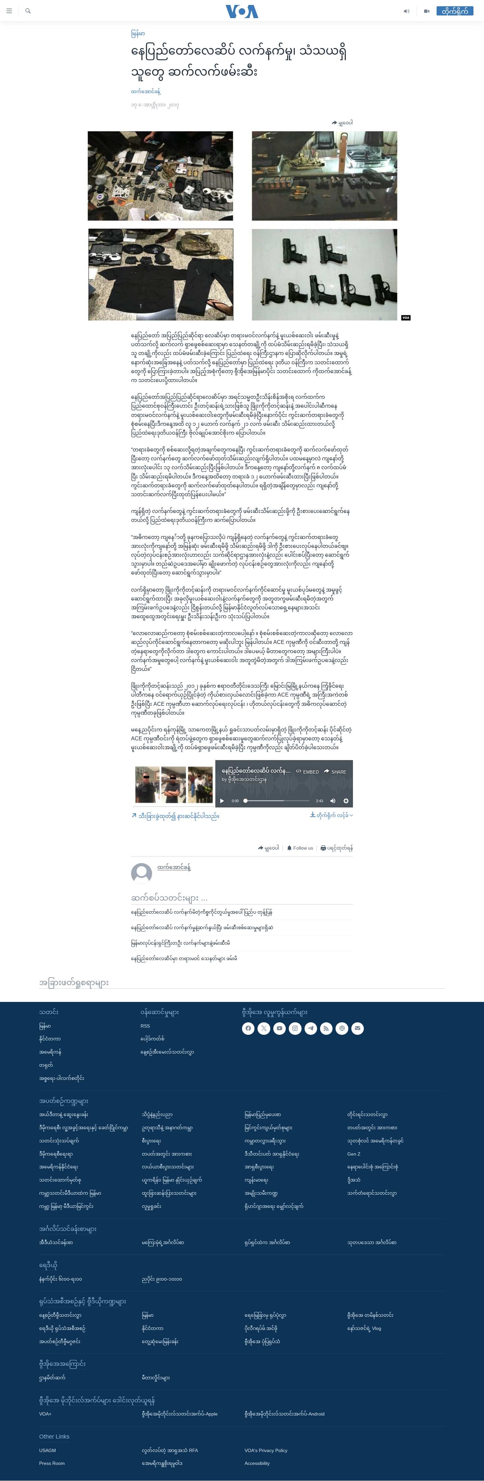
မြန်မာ (138, 33)
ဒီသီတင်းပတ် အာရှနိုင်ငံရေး (272, 1154)
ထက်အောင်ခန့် (145, 91)
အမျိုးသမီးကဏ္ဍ (261, 1193)
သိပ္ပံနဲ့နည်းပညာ (157, 1114)
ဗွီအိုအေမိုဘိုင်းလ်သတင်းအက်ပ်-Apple (180, 1414)
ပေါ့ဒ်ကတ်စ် (152, 1039)
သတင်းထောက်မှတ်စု (60, 1180)
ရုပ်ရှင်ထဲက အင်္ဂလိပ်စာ (267, 1242)
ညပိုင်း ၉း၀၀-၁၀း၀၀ (162, 1279)
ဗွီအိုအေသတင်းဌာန (247, 779)
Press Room (52, 1463)
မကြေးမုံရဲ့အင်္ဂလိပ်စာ (163, 1242)
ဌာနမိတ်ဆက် (52, 1377)
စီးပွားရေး (151, 1140)
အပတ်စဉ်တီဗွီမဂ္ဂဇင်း (59, 1341)
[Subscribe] (357, 1028)
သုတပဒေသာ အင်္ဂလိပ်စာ (371, 1242)
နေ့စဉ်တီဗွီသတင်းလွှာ (60, 1315)
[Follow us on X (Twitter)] (263, 1028)
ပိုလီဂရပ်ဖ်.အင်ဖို (261, 1328)
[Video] (427, 11)
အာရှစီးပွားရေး (259, 1167)
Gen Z (354, 1154)
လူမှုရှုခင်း (151, 1206)
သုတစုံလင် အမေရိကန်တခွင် (375, 1140)
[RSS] (326, 1028)
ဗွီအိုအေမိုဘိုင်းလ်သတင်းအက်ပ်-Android (285, 1414)
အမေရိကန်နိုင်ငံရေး (58, 1167)
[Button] (342, 123)
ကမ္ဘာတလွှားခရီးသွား (265, 1140)
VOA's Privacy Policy (266, 1450)
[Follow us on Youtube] (279, 1028)
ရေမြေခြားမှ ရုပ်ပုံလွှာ (265, 1315)
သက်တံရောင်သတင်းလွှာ (372, 1193)
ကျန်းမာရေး (256, 1180)
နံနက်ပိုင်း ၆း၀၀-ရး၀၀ (60, 1279)
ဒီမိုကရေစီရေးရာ (56, 1154)
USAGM (47, 1450)
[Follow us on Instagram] (295, 1028)
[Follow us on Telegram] (311, 1028)
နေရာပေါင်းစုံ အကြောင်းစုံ (372, 1167)
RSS (145, 1026)
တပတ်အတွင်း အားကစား (167, 1154)
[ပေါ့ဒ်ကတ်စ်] (342, 1028)
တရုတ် (46, 1065)
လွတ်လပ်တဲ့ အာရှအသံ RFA (170, 1450)
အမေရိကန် (50, 1052)
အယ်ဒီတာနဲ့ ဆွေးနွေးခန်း (63, 1114)
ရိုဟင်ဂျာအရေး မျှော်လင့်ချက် (274, 1206)
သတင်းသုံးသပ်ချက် (59, 1140)
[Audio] (407, 11)
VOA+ (45, 1414)
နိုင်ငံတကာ (50, 1039)
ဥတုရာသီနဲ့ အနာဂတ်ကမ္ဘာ (167, 1127)
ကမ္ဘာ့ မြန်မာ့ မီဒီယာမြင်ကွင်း (66, 1206)
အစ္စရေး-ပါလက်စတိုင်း (61, 1078)
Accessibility (257, 1463)
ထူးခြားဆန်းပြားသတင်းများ (169, 1193)
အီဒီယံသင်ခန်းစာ (56, 1242)
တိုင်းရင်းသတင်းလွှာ (367, 1114)
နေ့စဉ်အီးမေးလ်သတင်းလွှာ (167, 1052)
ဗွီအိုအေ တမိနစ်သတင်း (370, 1315)
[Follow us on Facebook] (248, 1028)
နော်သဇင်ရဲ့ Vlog (364, 1328)
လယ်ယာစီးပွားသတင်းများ (168, 1167)
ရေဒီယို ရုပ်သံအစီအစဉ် (62, 1328)
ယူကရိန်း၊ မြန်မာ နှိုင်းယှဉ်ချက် (172, 1180)
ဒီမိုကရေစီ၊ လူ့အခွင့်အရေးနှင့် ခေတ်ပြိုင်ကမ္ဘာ (83, 1127)
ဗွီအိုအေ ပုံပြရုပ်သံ (262, 1341)
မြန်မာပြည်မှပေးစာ (263, 1114)
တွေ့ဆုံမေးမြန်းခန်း (160, 1341)
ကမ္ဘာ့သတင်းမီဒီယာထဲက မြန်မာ (70, 1193)
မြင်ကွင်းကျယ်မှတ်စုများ (268, 1127)
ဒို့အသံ (354, 1180)
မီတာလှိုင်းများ (156, 1377)
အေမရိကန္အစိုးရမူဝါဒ (162, 1463)
